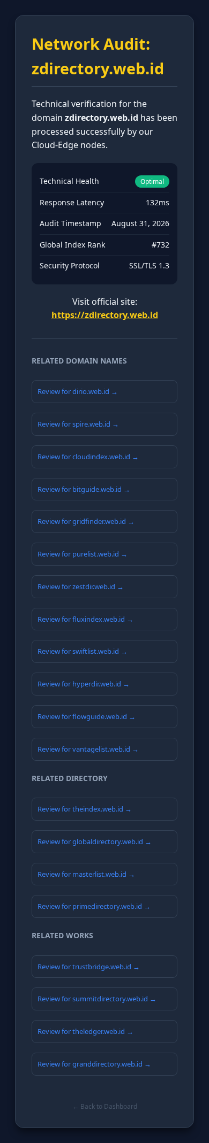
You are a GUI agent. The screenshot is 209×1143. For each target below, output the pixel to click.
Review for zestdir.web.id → (81, 586)
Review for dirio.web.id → (78, 391)
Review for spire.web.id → (78, 424)
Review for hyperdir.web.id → (84, 684)
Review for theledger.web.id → (85, 1031)
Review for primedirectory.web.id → (94, 906)
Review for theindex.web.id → (85, 809)
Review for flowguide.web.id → (87, 716)
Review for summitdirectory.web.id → (97, 998)
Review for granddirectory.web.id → (94, 1064)
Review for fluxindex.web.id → (85, 619)
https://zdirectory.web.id (104, 315)
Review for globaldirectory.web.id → (95, 841)
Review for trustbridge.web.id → (89, 966)
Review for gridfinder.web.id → (86, 521)
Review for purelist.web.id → (83, 554)
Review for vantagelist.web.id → (88, 749)
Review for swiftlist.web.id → (83, 651)
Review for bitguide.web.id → (84, 489)
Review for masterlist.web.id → (86, 874)
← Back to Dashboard (104, 1106)
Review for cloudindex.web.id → (88, 456)
